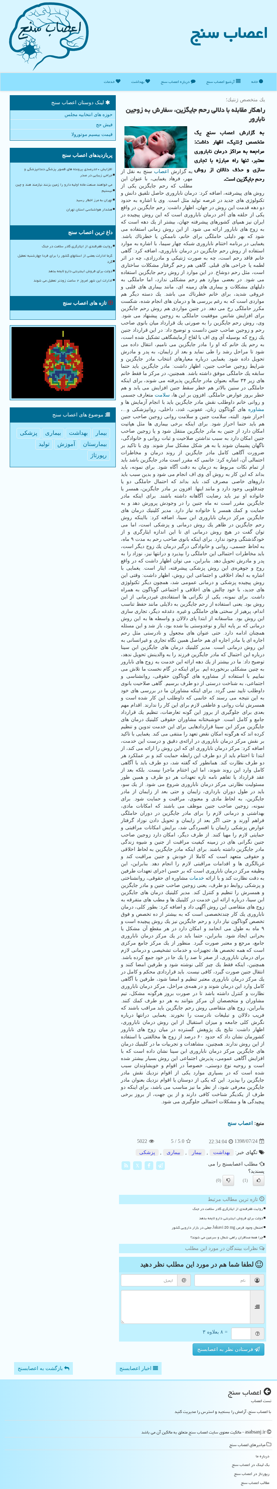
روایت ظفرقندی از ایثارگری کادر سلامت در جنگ (228, 1208)
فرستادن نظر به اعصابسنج (226, 1349)
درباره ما (262, 1456)
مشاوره (256, 409)
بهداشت (138, 81)
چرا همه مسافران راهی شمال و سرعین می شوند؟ (226, 1237)
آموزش (66, 444)
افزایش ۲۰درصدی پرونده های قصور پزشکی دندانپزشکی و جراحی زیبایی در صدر (68, 172)
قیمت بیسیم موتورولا (92, 134)
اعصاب (161, 171)
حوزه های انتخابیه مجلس (89, 114)
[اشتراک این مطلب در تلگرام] (160, 1165)
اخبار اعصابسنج (136, 1368)
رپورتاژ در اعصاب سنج (251, 1473)
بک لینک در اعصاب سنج (250, 1464)
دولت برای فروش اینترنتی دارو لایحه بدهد (231, 1218)
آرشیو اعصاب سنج (221, 81)
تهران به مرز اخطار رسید (94, 200)
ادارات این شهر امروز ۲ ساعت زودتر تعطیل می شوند (73, 280)
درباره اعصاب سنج (176, 81)
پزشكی (147, 1152)
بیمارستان (95, 444)
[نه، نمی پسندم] (228, 1180)
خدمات (110, 81)
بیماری (173, 1152)
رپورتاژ (99, 455)
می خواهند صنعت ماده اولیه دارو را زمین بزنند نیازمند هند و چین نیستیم (64, 187)
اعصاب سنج (229, 32)
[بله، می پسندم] (258, 1180)
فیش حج (104, 124)
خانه (255, 81)
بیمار (197, 1152)
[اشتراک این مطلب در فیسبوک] (149, 1165)
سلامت (162, 395)
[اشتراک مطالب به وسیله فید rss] (126, 1165)
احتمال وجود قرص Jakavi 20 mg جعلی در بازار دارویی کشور (217, 1227)
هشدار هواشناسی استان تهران (89, 209)
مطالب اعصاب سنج (255, 1482)
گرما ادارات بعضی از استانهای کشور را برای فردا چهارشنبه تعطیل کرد (65, 258)
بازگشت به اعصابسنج (41, 1368)
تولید (44, 444)
